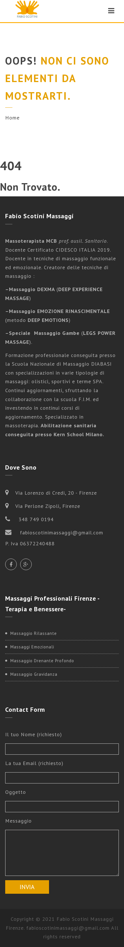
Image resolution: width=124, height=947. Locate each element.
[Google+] (26, 564)
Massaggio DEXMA (33, 289)
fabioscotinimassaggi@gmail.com (68, 928)
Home (12, 117)
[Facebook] (11, 564)
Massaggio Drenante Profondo (42, 660)
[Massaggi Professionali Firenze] (27, 11)
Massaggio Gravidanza (33, 674)
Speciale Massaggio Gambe (44, 333)
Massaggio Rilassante (33, 633)
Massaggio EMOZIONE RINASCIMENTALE (59, 311)
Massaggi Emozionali (32, 647)
